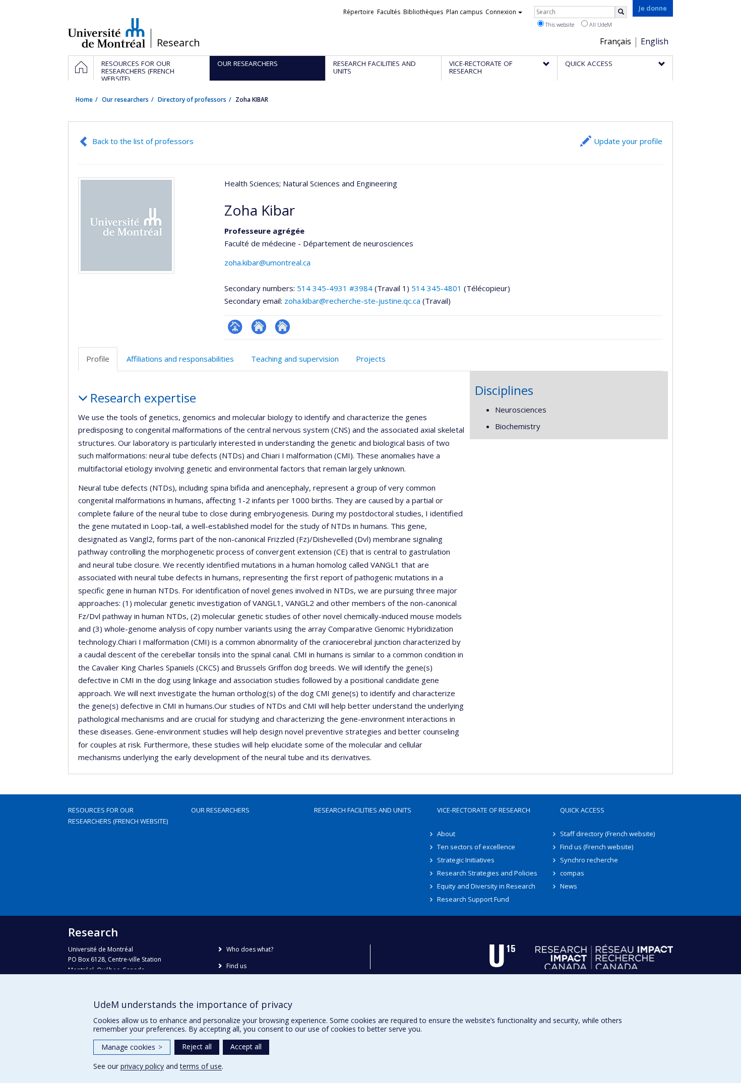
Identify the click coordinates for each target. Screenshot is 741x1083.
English (654, 41)
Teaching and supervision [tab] (295, 359)
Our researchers (125, 99)
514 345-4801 (437, 288)
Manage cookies (131, 1047)
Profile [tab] (97, 359)
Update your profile (628, 141)
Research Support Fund (473, 899)
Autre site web (282, 326)
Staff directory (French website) (607, 833)
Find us (236, 966)
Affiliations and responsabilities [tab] (180, 359)
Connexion (500, 12)
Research (178, 43)
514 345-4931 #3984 (335, 288)
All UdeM (600, 24)
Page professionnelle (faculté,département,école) (235, 326)
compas (572, 872)
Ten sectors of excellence (476, 846)
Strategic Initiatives (466, 859)
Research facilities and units (362, 810)
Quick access (582, 810)
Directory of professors (192, 99)
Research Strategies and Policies (487, 872)
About (446, 833)
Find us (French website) (596, 846)
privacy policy (142, 1066)
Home (84, 99)
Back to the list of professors (143, 141)
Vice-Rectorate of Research (483, 810)
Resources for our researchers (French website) (118, 815)
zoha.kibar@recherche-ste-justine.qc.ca (352, 301)
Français (615, 41)
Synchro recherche (589, 859)
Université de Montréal (106, 33)
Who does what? (249, 949)
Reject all (197, 1046)
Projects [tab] (371, 359)
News (568, 886)
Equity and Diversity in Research (486, 886)
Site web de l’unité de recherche (259, 326)
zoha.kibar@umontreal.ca (267, 262)
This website (559, 24)
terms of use (201, 1066)
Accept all (246, 1046)
